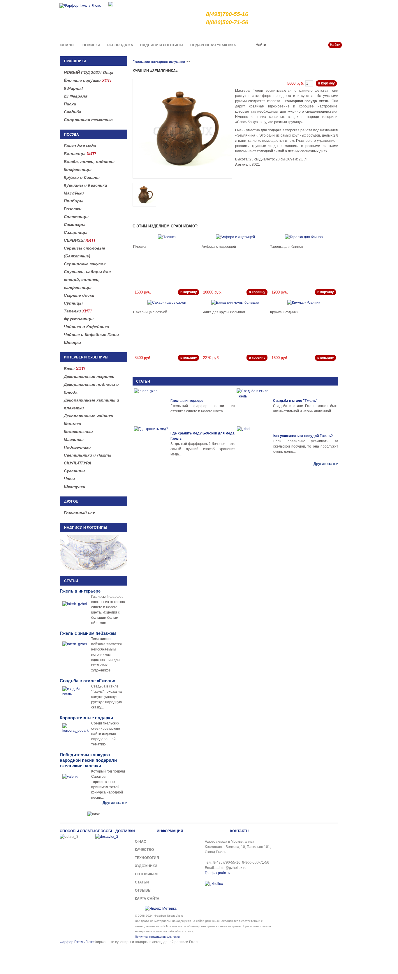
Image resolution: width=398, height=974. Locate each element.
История (294, 33)
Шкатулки (74, 486)
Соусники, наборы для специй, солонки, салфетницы (87, 279)
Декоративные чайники (88, 415)
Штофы (72, 342)
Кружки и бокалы (82, 177)
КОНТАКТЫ (239, 831)
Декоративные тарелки (89, 376)
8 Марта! (73, 88)
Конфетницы (77, 169)
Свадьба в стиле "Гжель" (295, 401)
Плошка (139, 247)
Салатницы (76, 216)
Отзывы (143, 890)
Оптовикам (146, 874)
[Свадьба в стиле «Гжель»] (254, 405)
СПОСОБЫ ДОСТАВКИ (115, 831)
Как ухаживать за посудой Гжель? (303, 436)
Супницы (73, 303)
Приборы (73, 201)
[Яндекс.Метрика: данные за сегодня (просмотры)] (161, 908)
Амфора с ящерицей (219, 247)
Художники (146, 866)
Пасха (70, 104)
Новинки (91, 45)
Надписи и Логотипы (161, 45)
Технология (147, 858)
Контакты (333, 33)
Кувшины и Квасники (85, 185)
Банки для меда (80, 146)
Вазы (74, 368)
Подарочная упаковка (213, 45)
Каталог (67, 45)
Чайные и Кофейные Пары (91, 334)
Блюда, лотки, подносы (89, 161)
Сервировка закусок (84, 263)
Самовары (74, 224)
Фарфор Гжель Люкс (77, 942)
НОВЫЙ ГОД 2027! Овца (88, 72)
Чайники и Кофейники (86, 326)
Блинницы (80, 153)
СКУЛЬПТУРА (77, 463)
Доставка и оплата (264, 33)
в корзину (326, 83)
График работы (217, 873)
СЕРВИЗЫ (79, 240)
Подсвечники (77, 447)
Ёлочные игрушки (88, 80)
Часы (69, 478)
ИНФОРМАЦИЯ (170, 831)
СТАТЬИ (143, 381)
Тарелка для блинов (286, 247)
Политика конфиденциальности (157, 936)
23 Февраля (75, 96)
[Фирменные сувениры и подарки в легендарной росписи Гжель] (110, 3)
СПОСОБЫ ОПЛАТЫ (77, 831)
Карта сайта (147, 899)
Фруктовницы (79, 319)
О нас (215, 33)
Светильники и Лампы (87, 455)
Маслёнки (74, 193)
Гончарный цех (79, 512)
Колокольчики (78, 431)
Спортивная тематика (88, 119)
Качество (234, 33)
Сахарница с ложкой (150, 312)
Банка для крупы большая (223, 312)
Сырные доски (79, 295)
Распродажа (120, 45)
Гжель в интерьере (186, 401)
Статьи (313, 33)
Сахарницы (75, 232)
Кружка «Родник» (284, 312)
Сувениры (74, 471)
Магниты (74, 439)
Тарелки (78, 311)
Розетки (73, 208)
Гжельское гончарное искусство (159, 62)
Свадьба (72, 111)
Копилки (72, 423)
